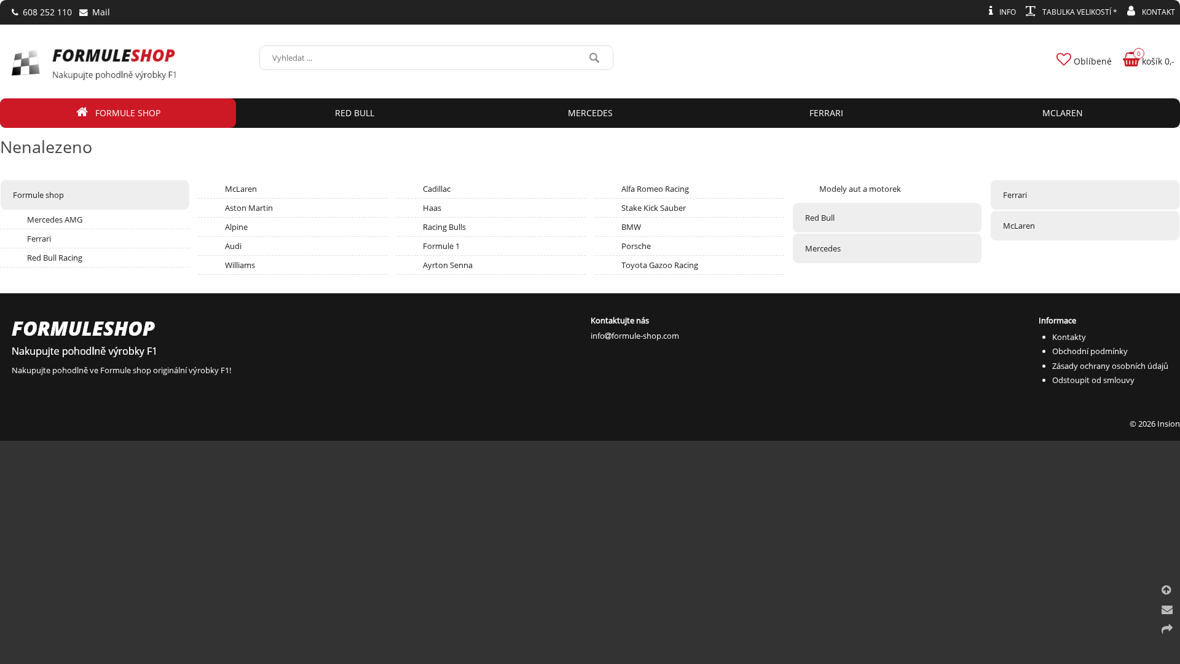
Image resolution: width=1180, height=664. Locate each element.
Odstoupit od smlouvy (1093, 379)
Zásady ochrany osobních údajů (1110, 365)
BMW (631, 226)
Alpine (236, 226)
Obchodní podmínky (1090, 351)
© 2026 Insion (1155, 423)
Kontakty (1069, 336)
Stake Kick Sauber (653, 207)
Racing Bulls (444, 226)
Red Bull (820, 217)
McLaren (241, 188)
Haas (432, 207)
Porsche (636, 245)
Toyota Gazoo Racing (659, 265)
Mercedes (823, 248)
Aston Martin (249, 207)
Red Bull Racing (54, 257)
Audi (233, 245)
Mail (100, 12)
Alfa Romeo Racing (655, 188)
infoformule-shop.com (635, 335)
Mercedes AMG (54, 219)
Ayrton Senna (448, 265)
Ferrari (39, 238)
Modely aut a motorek (860, 188)
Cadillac (436, 188)
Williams (240, 265)
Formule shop (38, 194)
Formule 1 (441, 245)
